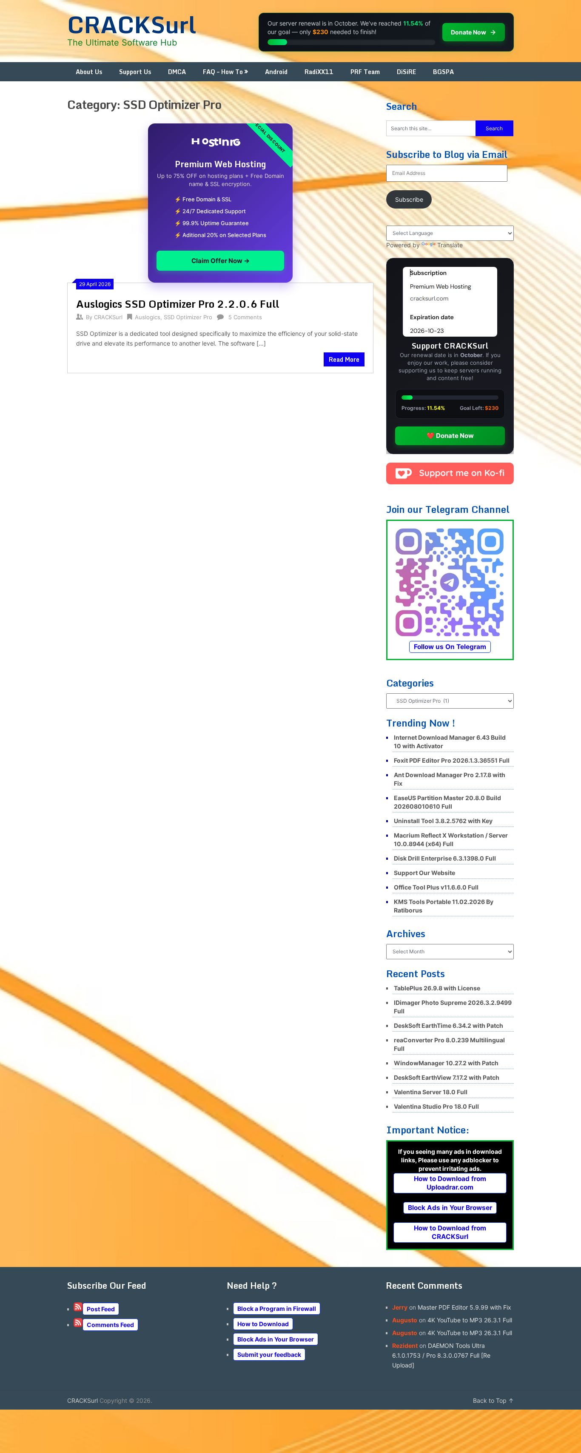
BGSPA (443, 72)
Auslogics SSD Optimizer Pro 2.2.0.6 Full (177, 303)
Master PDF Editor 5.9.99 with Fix (464, 1307)
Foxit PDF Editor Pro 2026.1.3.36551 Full (452, 760)
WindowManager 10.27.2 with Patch (446, 1063)
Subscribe (409, 199)
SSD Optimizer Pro (188, 317)
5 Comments (245, 317)
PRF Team (365, 72)
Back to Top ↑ (493, 1400)
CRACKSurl (131, 24)
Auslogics (147, 317)
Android (276, 72)
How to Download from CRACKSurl (450, 1232)
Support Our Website (424, 872)
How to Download (263, 1323)
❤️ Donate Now (450, 436)
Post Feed (101, 1309)
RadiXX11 (319, 72)
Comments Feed (110, 1324)
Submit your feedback (269, 1354)
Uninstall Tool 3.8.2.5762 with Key (443, 820)
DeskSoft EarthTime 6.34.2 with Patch (448, 1025)
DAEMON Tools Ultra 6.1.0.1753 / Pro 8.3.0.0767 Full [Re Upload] (441, 1355)
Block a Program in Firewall (276, 1308)
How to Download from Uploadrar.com (450, 1183)
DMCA (177, 72)
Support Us (135, 72)
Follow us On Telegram (450, 647)
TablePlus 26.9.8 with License (437, 988)
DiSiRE (406, 72)
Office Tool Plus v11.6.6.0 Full (436, 887)
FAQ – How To (223, 72)
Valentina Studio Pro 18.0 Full (436, 1106)
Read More (344, 359)
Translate (450, 245)
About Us (89, 72)
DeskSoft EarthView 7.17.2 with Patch (446, 1077)
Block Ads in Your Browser (450, 1208)
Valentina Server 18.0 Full (430, 1091)
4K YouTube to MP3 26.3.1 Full (469, 1320)
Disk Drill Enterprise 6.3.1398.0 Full (445, 858)
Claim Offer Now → (220, 261)
